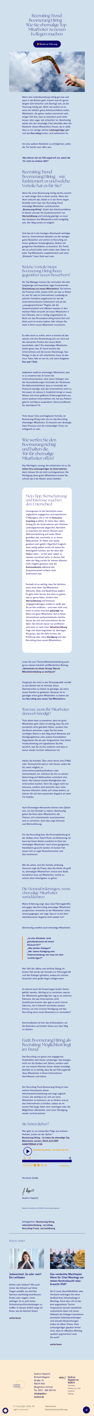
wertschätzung (47, 1228)
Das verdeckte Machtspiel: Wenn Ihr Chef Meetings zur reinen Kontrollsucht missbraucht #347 (67, 1279)
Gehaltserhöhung (58, 627)
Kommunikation (33, 567)
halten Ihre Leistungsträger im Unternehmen (44, 468)
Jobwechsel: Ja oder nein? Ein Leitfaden (25, 1275)
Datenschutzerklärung (56, 1409)
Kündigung (52, 637)
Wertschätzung (29, 216)
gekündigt (54, 610)
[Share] (86, 1409)
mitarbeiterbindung (31, 1225)
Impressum (50, 1406)
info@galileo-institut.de (40, 1395)
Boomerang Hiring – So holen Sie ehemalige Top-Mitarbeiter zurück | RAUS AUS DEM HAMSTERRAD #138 (46, 1141)
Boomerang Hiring (45, 1221)
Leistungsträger (57, 130)
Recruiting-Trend (30, 1228)
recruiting (48, 1225)
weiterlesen (15, 1318)
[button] (5, 1410)
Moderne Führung (48, 44)
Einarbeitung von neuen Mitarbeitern (40, 288)
